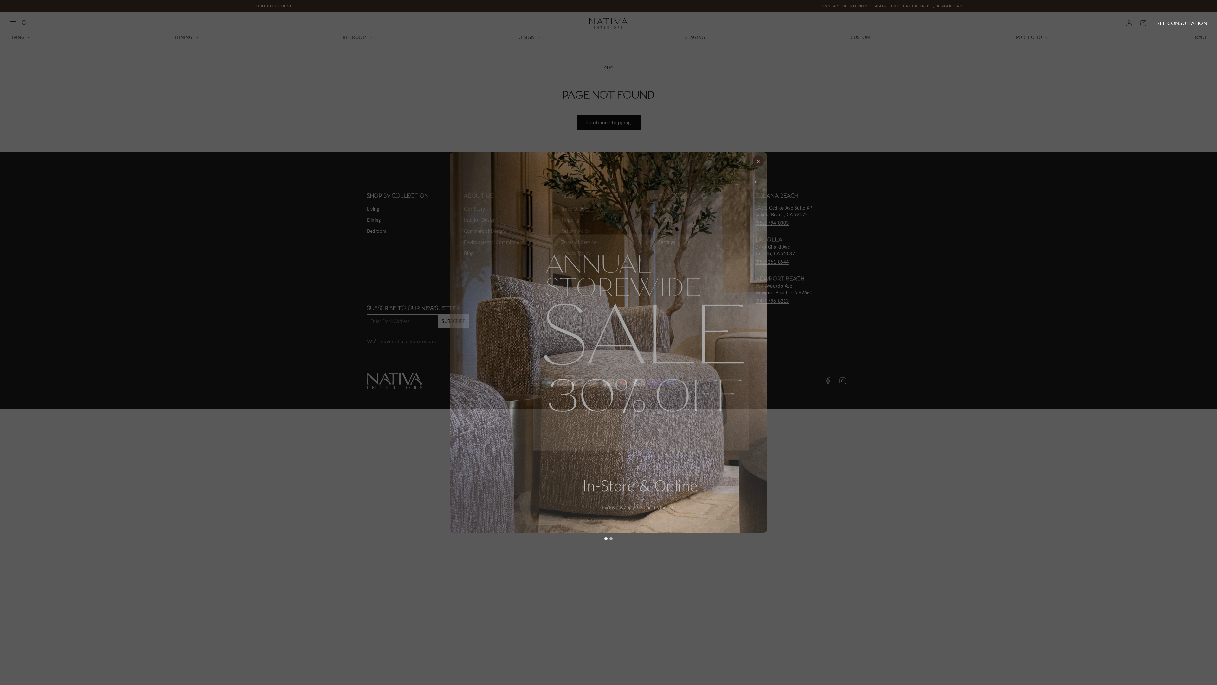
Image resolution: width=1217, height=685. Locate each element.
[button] (13, 23)
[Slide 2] (611, 539)
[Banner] (608, 342)
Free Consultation (1180, 23)
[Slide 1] (606, 539)
